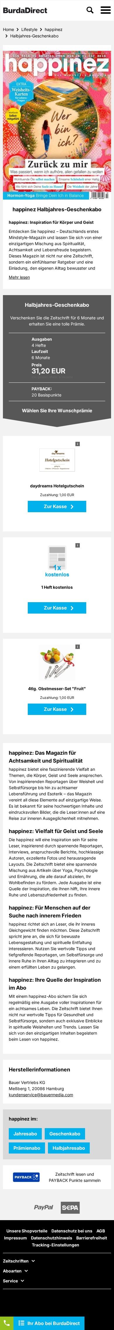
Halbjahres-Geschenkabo (34, 35)
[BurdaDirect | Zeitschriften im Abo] (25, 10)
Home (8, 29)
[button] (106, 10)
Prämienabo (26, 1148)
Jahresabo (25, 1134)
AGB (100, 1230)
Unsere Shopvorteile (26, 1230)
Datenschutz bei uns (71, 1230)
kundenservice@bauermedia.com (41, 1094)
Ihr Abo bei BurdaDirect (53, 1323)
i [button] (77, 444)
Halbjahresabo (69, 1148)
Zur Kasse (56, 506)
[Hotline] (6, 1323)
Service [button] (10, 1281)
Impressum (15, 1237)
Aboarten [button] (12, 1271)
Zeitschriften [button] (16, 1261)
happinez (54, 29)
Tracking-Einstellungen (55, 1244)
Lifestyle (29, 29)
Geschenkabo (64, 1134)
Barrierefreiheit (91, 1237)
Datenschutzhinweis (51, 1237)
